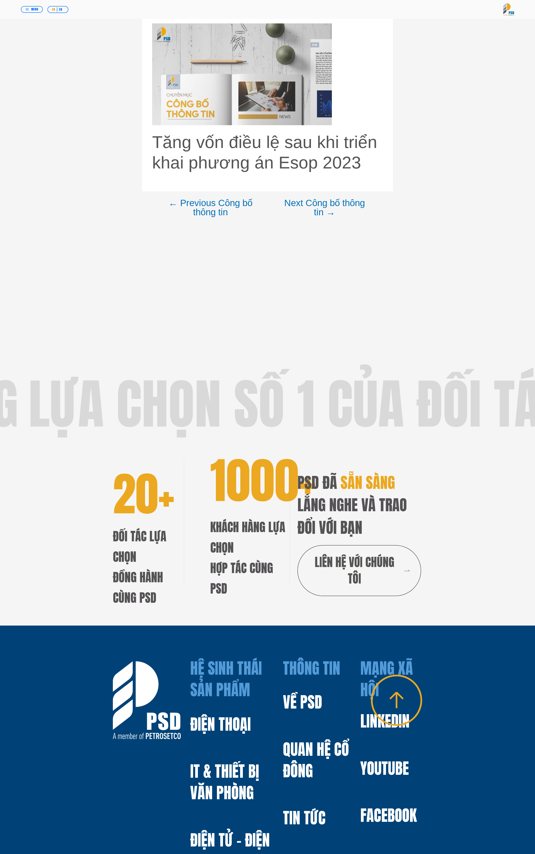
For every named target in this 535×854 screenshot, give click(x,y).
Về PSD (302, 702)
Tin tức (304, 818)
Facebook (388, 815)
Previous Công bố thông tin (210, 208)
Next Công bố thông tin (324, 208)
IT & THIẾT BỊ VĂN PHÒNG (224, 782)
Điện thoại (220, 724)
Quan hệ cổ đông (316, 760)
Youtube (384, 768)
